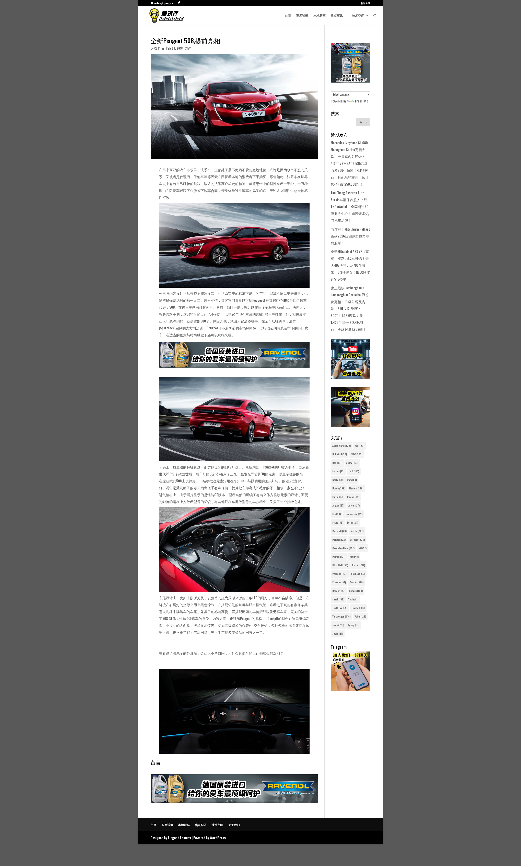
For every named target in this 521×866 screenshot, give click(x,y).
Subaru (356, 591)
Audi (359, 445)
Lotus (352, 522)
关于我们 (234, 824)
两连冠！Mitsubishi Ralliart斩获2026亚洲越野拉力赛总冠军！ (350, 236)
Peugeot (358, 573)
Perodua (339, 573)
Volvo (360, 616)
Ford (353, 471)
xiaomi (338, 625)
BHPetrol (339, 454)
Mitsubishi (340, 565)
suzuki (338, 599)
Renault (338, 591)
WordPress (218, 837)
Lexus (337, 522)
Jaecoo (353, 497)
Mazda (357, 531)
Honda (338, 488)
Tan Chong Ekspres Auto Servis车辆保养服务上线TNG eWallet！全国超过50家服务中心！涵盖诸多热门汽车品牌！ (350, 206)
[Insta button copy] (350, 425)
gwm (352, 479)
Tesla (353, 599)
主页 (153, 824)
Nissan (358, 565)
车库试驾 (302, 15)
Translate (361, 100)
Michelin (338, 556)
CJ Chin (159, 48)
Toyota (358, 608)
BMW (356, 454)
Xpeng (353, 625)
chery (352, 462)
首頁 (288, 15)
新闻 (188, 48)
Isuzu (337, 497)
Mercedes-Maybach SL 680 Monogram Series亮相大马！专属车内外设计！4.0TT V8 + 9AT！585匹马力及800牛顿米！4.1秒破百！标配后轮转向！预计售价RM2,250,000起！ (350, 163)
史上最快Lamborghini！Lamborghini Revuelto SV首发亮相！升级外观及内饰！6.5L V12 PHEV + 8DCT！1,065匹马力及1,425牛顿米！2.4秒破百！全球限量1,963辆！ (350, 308)
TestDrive (339, 608)
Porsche (339, 582)
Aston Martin (341, 445)
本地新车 (319, 15)
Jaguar (338, 505)
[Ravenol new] (350, 81)
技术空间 (358, 15)
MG (363, 548)
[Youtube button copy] (350, 377)
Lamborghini (353, 514)
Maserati (339, 531)
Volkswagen (341, 616)
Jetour (354, 505)
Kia (336, 514)
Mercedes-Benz (343, 548)
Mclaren (339, 539)
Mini (354, 556)
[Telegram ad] (350, 689)
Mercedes (357, 539)
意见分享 (365, 3)
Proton (356, 582)
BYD (337, 462)
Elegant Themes (179, 837)
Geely (337, 479)
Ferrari (338, 471)
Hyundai (356, 488)
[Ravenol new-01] (234, 364)
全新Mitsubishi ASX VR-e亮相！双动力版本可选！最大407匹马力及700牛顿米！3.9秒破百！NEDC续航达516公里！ (350, 265)
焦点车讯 (337, 15)
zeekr (337, 633)
